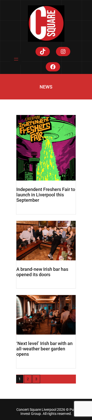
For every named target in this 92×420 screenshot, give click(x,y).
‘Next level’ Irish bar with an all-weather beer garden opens (44, 349)
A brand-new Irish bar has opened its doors (42, 271)
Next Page (52, 379)
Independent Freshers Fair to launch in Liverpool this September (45, 195)
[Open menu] (16, 59)
